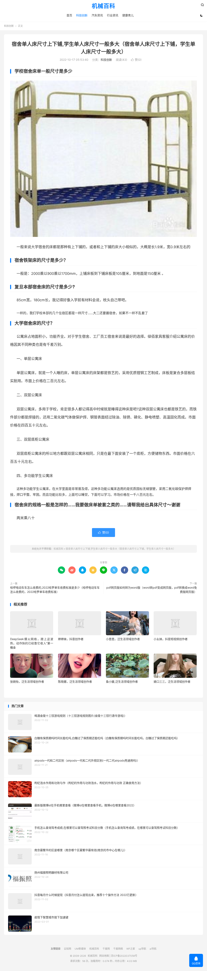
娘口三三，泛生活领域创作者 (172, 681)
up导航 (142, 948)
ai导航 (153, 948)
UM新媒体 (80, 948)
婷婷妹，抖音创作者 (70, 639)
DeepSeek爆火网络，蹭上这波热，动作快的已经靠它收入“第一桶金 (31, 643)
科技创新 (82, 15)
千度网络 (118, 948)
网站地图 (104, 955)
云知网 (67, 948)
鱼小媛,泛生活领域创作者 (122, 681)
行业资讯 (112, 15)
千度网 (106, 948)
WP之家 (130, 948)
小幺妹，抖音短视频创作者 (171, 639)
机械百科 (103, 6)
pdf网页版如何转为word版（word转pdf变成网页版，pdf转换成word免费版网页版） (151, 589)
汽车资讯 (97, 15)
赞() (136, 59)
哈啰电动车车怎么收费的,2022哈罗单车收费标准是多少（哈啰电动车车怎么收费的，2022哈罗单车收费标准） (55, 589)
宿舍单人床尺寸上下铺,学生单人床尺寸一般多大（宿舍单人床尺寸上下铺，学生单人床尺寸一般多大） (120, 548)
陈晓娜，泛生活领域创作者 (75, 681)
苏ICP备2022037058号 (124, 955)
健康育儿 (128, 15)
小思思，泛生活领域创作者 (123, 639)
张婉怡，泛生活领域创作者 (27, 681)
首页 (69, 15)
